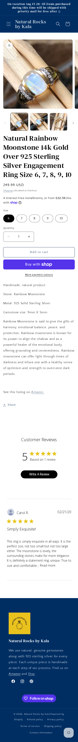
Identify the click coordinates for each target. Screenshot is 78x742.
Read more (47, 565)
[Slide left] (5, 123)
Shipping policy (53, 726)
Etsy (31, 674)
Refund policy (35, 719)
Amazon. (37, 392)
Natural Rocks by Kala (37, 714)
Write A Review (39, 474)
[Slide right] (73, 123)
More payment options (39, 274)
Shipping (8, 190)
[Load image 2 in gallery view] (38, 121)
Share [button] (12, 405)
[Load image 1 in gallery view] (19, 121)
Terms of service (30, 726)
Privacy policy (55, 719)
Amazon (15, 674)
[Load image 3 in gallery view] (58, 121)
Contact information (41, 732)
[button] (8, 24)
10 (61, 218)
